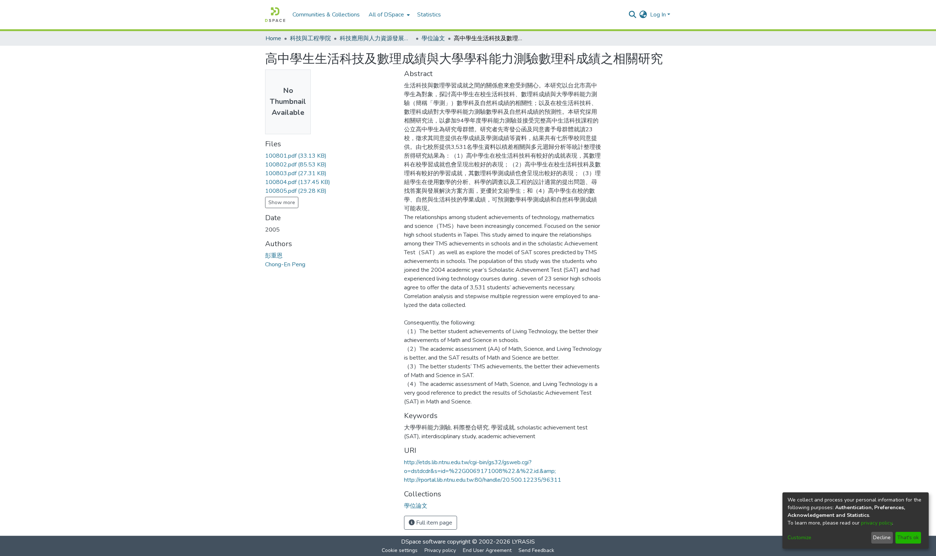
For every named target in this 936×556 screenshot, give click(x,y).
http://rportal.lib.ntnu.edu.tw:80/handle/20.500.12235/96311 (482, 480)
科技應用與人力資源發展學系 (376, 38)
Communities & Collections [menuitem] (326, 15)
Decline (882, 537)
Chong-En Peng (285, 264)
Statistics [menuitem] (429, 15)
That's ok (908, 537)
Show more (281, 202)
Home (273, 38)
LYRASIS (523, 542)
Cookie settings (400, 550)
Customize (799, 537)
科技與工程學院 (310, 38)
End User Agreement (487, 550)
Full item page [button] (433, 523)
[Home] (275, 14)
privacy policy (876, 522)
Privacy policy (440, 550)
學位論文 (433, 38)
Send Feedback (536, 550)
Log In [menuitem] (658, 15)
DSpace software (423, 542)
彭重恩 (274, 256)
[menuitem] (388, 14)
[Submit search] (632, 14)
